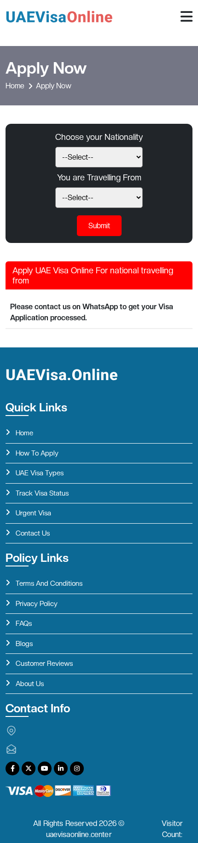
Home (15, 85)
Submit (99, 225)
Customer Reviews (44, 663)
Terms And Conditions (49, 583)
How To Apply (37, 453)
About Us (30, 684)
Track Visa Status (42, 493)
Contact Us (33, 533)
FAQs (24, 623)
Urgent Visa (33, 513)
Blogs (24, 644)
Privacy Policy (37, 604)
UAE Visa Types (40, 473)
